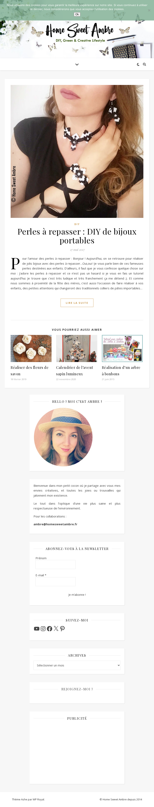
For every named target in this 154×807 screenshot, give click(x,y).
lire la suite (77, 303)
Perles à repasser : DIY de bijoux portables (77, 235)
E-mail (40, 575)
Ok (77, 14)
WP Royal (38, 799)
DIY (77, 224)
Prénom (41, 558)
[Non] (149, 10)
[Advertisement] (76, 752)
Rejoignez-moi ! (77, 689)
